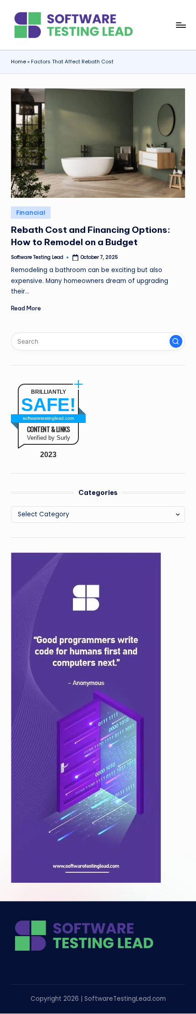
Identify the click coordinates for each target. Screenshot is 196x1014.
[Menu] (180, 24)
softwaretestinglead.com (48, 418)
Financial (30, 212)
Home (18, 61)
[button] (176, 341)
